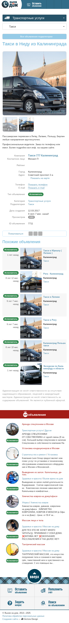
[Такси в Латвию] (31, 304)
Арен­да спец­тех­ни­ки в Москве (38, 424)
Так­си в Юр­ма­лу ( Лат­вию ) (52, 251)
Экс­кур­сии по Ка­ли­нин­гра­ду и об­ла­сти (53, 367)
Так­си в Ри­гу (49, 320)
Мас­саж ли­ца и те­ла (32, 520)
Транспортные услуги (39, 201)
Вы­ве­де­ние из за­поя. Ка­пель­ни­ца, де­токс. (42, 473)
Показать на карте (40, 178)
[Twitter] (35, 234)
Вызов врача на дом (53, 478)
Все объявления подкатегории (36, 36)
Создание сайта (10, 619)
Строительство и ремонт (34, 454)
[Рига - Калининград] (31, 281)
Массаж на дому (51, 526)
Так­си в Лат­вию (51, 297)
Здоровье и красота (31, 478)
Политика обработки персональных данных (23, 616)
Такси (31, 204)
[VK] (40, 234)
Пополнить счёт (51, 590)
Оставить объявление (17, 590)
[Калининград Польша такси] (31, 351)
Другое (48, 430)
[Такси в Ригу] (31, 327)
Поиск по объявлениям (51, 603)
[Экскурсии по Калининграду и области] (31, 374)
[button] (34, 576)
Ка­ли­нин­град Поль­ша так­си (54, 344)
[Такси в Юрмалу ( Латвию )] (31, 258)
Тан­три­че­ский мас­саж (33, 544)
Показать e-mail (36, 187)
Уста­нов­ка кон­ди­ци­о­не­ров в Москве (41, 448)
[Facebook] (31, 234)
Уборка (25, 502)
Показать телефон (37, 184)
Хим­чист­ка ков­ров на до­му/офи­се (39, 496)
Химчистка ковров (39, 502)
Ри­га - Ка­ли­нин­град (53, 274)
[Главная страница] (10, 4)
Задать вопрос (17, 603)
